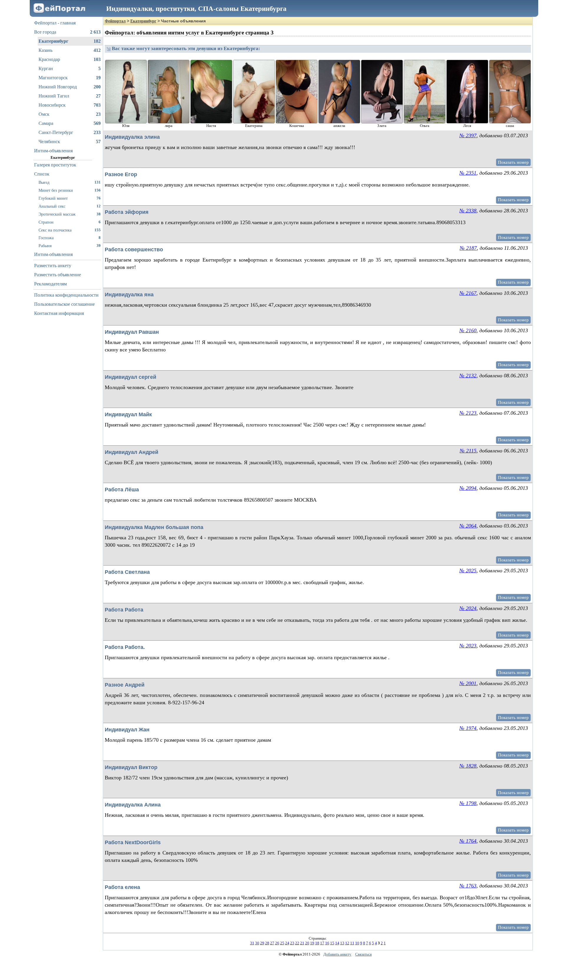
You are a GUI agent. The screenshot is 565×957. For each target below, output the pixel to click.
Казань (70, 50)
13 (342, 943)
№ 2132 (467, 375)
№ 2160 (467, 330)
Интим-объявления (53, 150)
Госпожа (70, 237)
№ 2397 (467, 135)
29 (262, 943)
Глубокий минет (70, 198)
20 (307, 943)
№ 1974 (467, 728)
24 (287, 943)
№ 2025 (467, 570)
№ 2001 (467, 683)
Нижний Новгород (70, 86)
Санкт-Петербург (70, 132)
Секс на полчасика (70, 230)
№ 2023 (467, 646)
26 (277, 943)
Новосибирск (70, 105)
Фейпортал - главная (55, 22)
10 (357, 943)
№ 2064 (467, 526)
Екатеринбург (70, 41)
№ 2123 (467, 413)
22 (297, 943)
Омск (70, 114)
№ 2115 (468, 451)
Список (41, 173)
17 (322, 943)
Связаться (363, 954)
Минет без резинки (70, 190)
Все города (67, 31)
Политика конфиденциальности (66, 294)
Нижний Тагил (70, 95)
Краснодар (70, 59)
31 (252, 943)
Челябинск (70, 141)
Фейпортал (115, 21)
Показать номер (513, 162)
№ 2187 (468, 248)
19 (312, 943)
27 (272, 943)
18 (317, 943)
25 (282, 943)
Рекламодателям (50, 283)
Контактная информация (59, 313)
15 (332, 943)
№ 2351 (467, 173)
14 (337, 943)
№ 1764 (467, 841)
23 (292, 943)
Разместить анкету (52, 265)
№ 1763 (467, 886)
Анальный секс (70, 206)
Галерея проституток (55, 164)
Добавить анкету (337, 954)
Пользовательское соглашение (64, 304)
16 (327, 943)
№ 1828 (467, 766)
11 (352, 943)
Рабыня (70, 245)
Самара (70, 123)
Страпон (70, 222)
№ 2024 (467, 608)
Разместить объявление (57, 274)
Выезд (70, 182)
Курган (70, 68)
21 (302, 943)
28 (267, 943)
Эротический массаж (70, 214)
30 (257, 943)
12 (347, 943)
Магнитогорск (70, 77)
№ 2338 (467, 211)
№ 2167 (467, 293)
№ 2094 (467, 488)
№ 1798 (467, 803)
